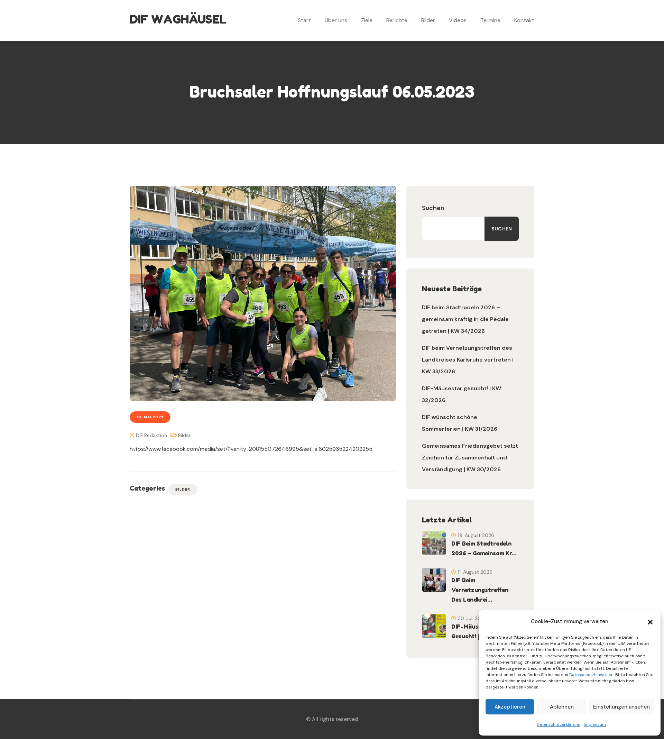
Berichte (396, 20)
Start (304, 20)
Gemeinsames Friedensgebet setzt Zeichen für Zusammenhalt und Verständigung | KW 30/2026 (470, 457)
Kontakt (524, 20)
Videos (458, 20)
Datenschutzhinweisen (591, 674)
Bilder (428, 20)
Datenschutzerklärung (558, 724)
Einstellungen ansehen (621, 706)
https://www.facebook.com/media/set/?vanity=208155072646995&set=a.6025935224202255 (251, 449)
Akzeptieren (510, 706)
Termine (490, 20)
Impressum (595, 724)
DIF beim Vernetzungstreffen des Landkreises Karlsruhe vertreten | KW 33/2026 (468, 359)
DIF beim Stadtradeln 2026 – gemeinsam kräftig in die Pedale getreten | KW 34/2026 (465, 319)
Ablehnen (562, 706)
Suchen (433, 208)
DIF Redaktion (151, 435)
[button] (650, 621)
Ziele (366, 20)
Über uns (336, 20)
